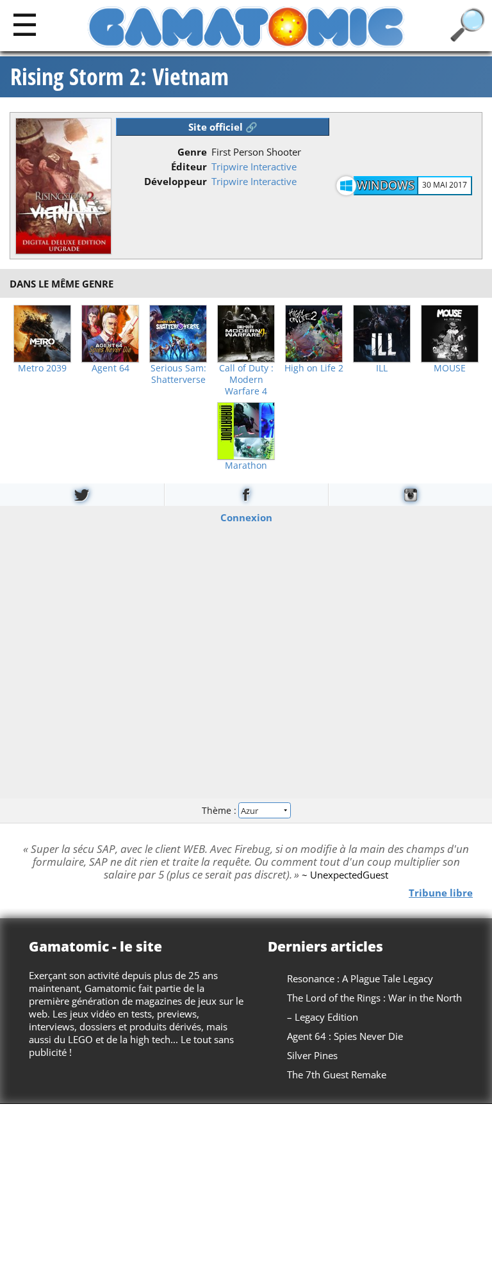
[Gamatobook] (246, 494)
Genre (192, 151)
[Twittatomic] (82, 494)
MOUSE (450, 368)
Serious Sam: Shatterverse (178, 373)
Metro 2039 (42, 368)
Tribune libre (441, 892)
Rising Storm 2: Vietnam (119, 76)
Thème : (220, 810)
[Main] (24, 24)
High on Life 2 (313, 368)
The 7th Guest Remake (336, 1074)
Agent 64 (110, 368)
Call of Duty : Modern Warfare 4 (246, 379)
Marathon (246, 465)
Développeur (175, 181)
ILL (382, 368)
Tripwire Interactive (254, 166)
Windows (385, 185)
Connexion (246, 516)
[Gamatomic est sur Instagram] (410, 494)
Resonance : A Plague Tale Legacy (360, 978)
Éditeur (189, 166)
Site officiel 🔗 (223, 126)
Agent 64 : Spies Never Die (345, 1036)
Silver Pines (312, 1055)
